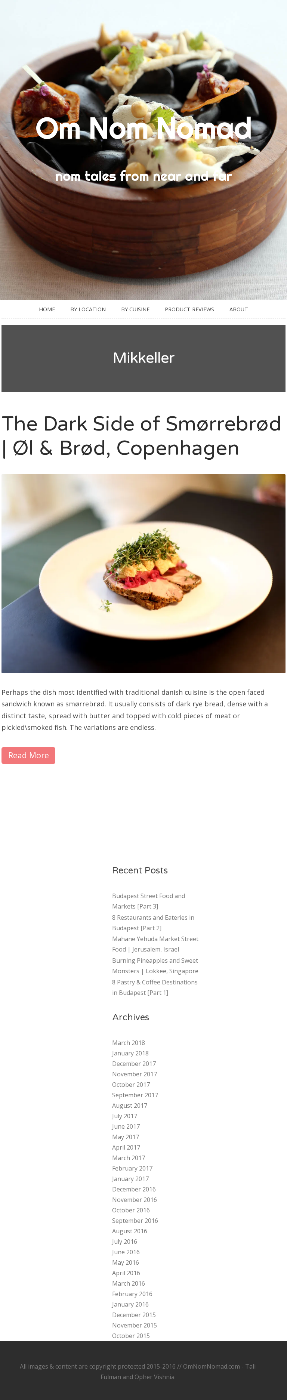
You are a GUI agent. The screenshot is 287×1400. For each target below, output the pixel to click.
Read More (28, 755)
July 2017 (124, 1116)
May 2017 (125, 1137)
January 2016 (130, 1304)
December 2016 (134, 1189)
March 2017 (128, 1158)
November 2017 (134, 1074)
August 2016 (129, 1231)
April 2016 (126, 1273)
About (238, 309)
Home (47, 309)
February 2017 (132, 1168)
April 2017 (126, 1147)
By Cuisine (135, 309)
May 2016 (125, 1262)
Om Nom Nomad (144, 128)
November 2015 (134, 1325)
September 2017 (135, 1095)
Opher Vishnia (155, 1377)
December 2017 (134, 1064)
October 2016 (131, 1210)
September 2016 (135, 1220)
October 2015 (131, 1336)
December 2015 (134, 1315)
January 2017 (130, 1179)
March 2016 (128, 1283)
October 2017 (131, 1084)
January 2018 (130, 1053)
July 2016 (124, 1241)
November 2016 (134, 1200)
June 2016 (126, 1252)
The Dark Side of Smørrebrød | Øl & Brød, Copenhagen (141, 436)
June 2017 (126, 1126)
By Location (88, 309)
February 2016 (132, 1294)
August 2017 (129, 1105)
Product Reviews (189, 309)
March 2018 (128, 1043)
